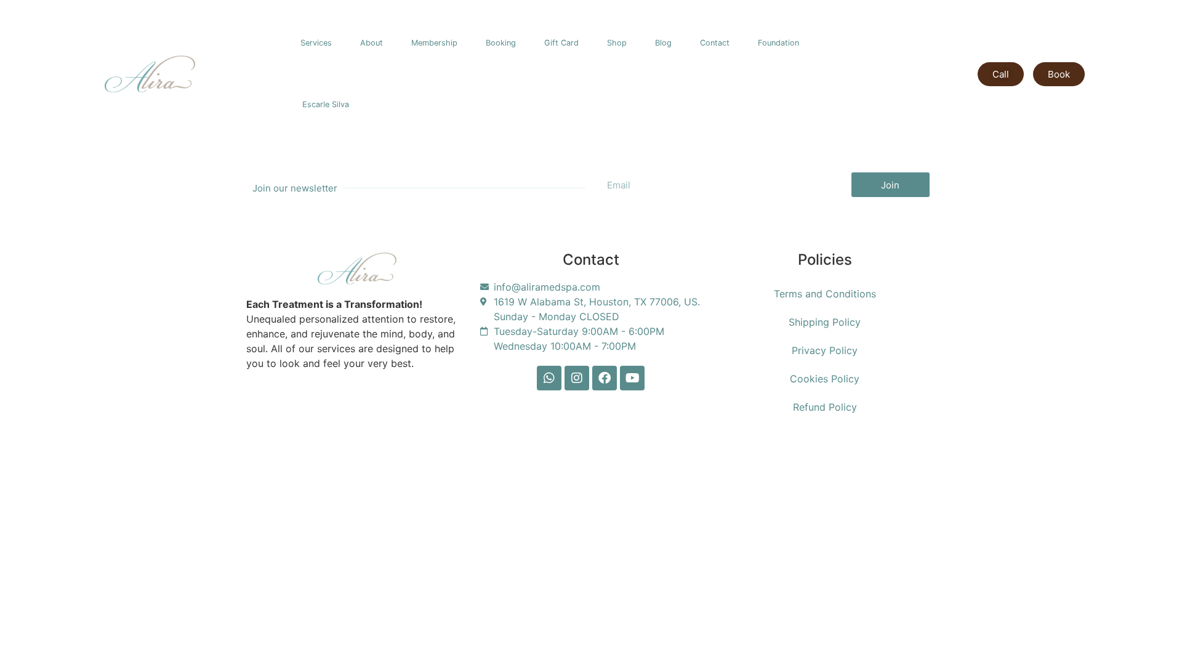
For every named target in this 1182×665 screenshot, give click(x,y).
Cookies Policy (824, 379)
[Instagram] (577, 378)
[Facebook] (604, 378)
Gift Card (561, 42)
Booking (501, 42)
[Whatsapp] (549, 378)
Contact (715, 42)
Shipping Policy (825, 322)
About (371, 42)
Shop (617, 42)
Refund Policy (825, 407)
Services (316, 42)
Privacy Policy (825, 350)
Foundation (778, 42)
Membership (434, 42)
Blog (663, 42)
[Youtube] (632, 378)
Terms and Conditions (825, 294)
